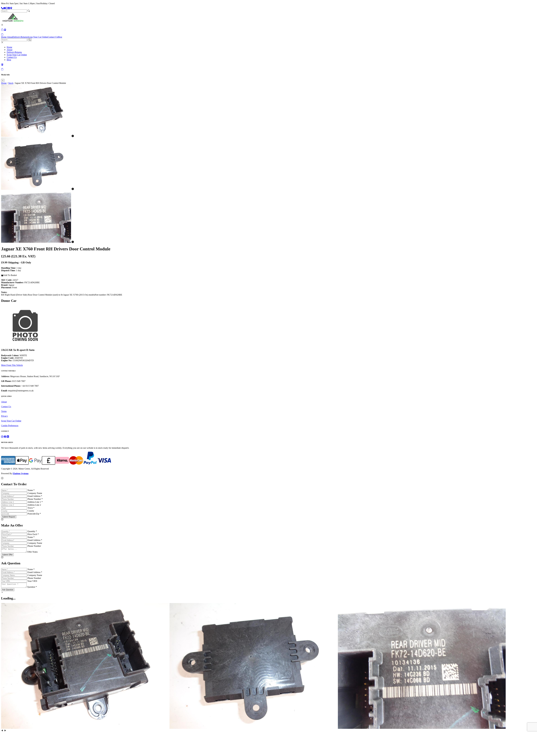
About (10, 37)
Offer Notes (32, 552)
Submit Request (8, 517)
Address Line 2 (34, 505)
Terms (4, 411)
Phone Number (34, 546)
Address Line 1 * (35, 502)
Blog (60, 37)
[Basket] (2, 34)
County (31, 511)
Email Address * (35, 496)
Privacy (4, 416)
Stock (10, 83)
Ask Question (7, 590)
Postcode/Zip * (34, 514)
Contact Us (53, 37)
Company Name (35, 493)
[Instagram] (7, 8)
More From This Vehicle (12, 365)
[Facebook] (9, 8)
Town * (31, 508)
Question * (32, 587)
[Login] (5, 30)
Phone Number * (35, 499)
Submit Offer (7, 555)
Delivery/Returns (20, 37)
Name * (31, 490)
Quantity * (32, 531)
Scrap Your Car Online (38, 37)
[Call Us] (2, 8)
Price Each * (33, 534)
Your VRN (32, 581)
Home (4, 37)
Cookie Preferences (9, 425)
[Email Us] (4, 8)
